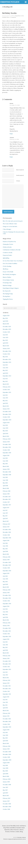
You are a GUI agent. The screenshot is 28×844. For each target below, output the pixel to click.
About (21, 829)
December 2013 (7, 628)
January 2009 (6, 782)
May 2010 (5, 738)
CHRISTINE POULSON (9, 2)
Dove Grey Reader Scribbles (10, 263)
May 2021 (5, 400)
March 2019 (6, 466)
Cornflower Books (7, 252)
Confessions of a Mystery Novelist (11, 250)
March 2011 (6, 710)
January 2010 (6, 749)
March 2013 (6, 653)
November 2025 (7, 329)
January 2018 (6, 494)
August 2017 (6, 507)
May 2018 (5, 483)
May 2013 (5, 647)
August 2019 (6, 455)
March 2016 (6, 554)
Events (7, 831)
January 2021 (6, 409)
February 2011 (6, 713)
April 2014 (5, 617)
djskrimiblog (6, 258)
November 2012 (7, 664)
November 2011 (7, 688)
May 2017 (5, 516)
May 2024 (5, 356)
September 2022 (7, 376)
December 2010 (7, 718)
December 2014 (7, 595)
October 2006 (6, 809)
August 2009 (6, 762)
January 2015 (6, 592)
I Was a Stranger (7, 229)
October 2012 (6, 666)
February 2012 (6, 680)
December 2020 (7, 411)
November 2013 (7, 631)
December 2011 (7, 686)
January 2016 (6, 559)
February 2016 (6, 557)
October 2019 (6, 450)
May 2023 (5, 370)
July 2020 (5, 425)
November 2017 (7, 499)
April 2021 (5, 403)
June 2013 (5, 644)
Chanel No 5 (18, 15)
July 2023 (5, 365)
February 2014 (6, 622)
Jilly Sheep (5, 269)
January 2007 (6, 801)
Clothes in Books (7, 247)
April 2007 (5, 793)
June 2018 (5, 480)
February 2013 (6, 655)
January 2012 (6, 683)
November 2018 (7, 472)
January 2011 (6, 716)
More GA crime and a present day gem (12, 221)
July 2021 (5, 395)
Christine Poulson (21, 837)
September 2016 (7, 537)
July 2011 (5, 699)
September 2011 (7, 694)
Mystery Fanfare (7, 277)
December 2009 (7, 751)
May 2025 (5, 340)
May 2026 (5, 318)
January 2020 (6, 441)
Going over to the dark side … (10, 226)
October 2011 (6, 691)
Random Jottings (7, 285)
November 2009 (7, 754)
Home (4, 825)
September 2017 (7, 505)
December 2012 (7, 661)
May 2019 (5, 463)
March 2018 (6, 488)
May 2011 (5, 705)
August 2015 (6, 573)
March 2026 (6, 323)
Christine (12, 137)
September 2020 (7, 420)
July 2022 (5, 378)
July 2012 (5, 672)
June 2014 (5, 612)
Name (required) (20, 169)
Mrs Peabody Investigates (9, 274)
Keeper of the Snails (8, 271)
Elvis (8, 17)
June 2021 (5, 398)
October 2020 (6, 417)
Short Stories (15, 829)
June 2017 (5, 513)
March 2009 (6, 776)
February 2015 (6, 590)
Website (18, 181)
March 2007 (6, 795)
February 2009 (6, 779)
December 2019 (7, 444)
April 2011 (5, 707)
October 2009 (6, 757)
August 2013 (6, 639)
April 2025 (5, 343)
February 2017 (6, 524)
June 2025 (5, 337)
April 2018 (5, 485)
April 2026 (5, 321)
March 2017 (6, 521)
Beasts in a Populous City (9, 241)
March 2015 (6, 587)
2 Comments (13, 17)
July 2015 (5, 576)
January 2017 (6, 526)
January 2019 (6, 469)
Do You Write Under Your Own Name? (13, 261)
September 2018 (7, 474)
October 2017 (6, 502)
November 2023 (7, 359)
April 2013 (5, 650)
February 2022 (6, 387)
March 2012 (6, 677)
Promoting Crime (7, 282)
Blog (21, 831)
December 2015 (7, 562)
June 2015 (5, 579)
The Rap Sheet (6, 296)
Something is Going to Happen (11, 288)
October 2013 (6, 633)
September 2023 (7, 362)
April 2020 (5, 433)
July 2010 (5, 732)
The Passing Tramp (8, 293)
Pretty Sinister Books (8, 280)
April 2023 (5, 373)
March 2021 (6, 406)
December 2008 (7, 784)
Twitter (12, 831)
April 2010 (5, 740)
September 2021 (7, 392)
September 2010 (7, 727)
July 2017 (5, 510)
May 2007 (5, 790)
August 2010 (6, 729)
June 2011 (5, 702)
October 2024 (6, 354)
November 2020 (7, 414)
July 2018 (5, 477)
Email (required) (20, 175)
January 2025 (6, 348)
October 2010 (6, 724)
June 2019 (5, 461)
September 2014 (7, 603)
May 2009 (5, 771)
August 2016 (6, 540)
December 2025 (7, 326)
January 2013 (6, 658)
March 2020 (6, 436)
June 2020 (5, 428)
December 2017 (7, 496)
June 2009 (5, 768)
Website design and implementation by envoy (14, 839)
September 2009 (7, 760)
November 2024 (7, 351)
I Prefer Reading (7, 266)
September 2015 (7, 570)
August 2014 (6, 606)
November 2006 (7, 806)
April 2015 (5, 584)
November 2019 (7, 447)
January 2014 (6, 625)
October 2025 (6, 332)
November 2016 (7, 532)
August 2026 (6, 315)
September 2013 (7, 636)
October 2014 (6, 601)
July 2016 (5, 543)
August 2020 (6, 422)
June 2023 (5, 367)
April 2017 (5, 518)
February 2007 (6, 798)
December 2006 (7, 803)
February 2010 (6, 746)
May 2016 (5, 548)
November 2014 (7, 598)
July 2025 (5, 335)
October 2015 (6, 568)
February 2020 (6, 439)
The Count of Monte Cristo (10, 223)
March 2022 (6, 384)
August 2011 (6, 697)
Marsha (11, 103)
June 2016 (5, 546)
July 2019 (5, 458)
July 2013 (5, 642)
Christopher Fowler (8, 244)
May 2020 (5, 430)
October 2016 (6, 535)
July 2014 (5, 609)
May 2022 (5, 381)
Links (17, 831)
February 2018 (6, 491)
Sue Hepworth (6, 291)
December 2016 (7, 529)
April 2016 (5, 551)
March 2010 (6, 743)
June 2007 (5, 787)
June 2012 (5, 675)
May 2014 (5, 614)
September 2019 (7, 452)
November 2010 (7, 721)
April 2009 (5, 773)
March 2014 (6, 620)
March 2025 (6, 345)
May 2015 (5, 581)
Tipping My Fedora (8, 299)
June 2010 (5, 735)
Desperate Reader (7, 255)
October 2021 (6, 389)
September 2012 (7, 669)
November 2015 (7, 565)
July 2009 (5, 765)
